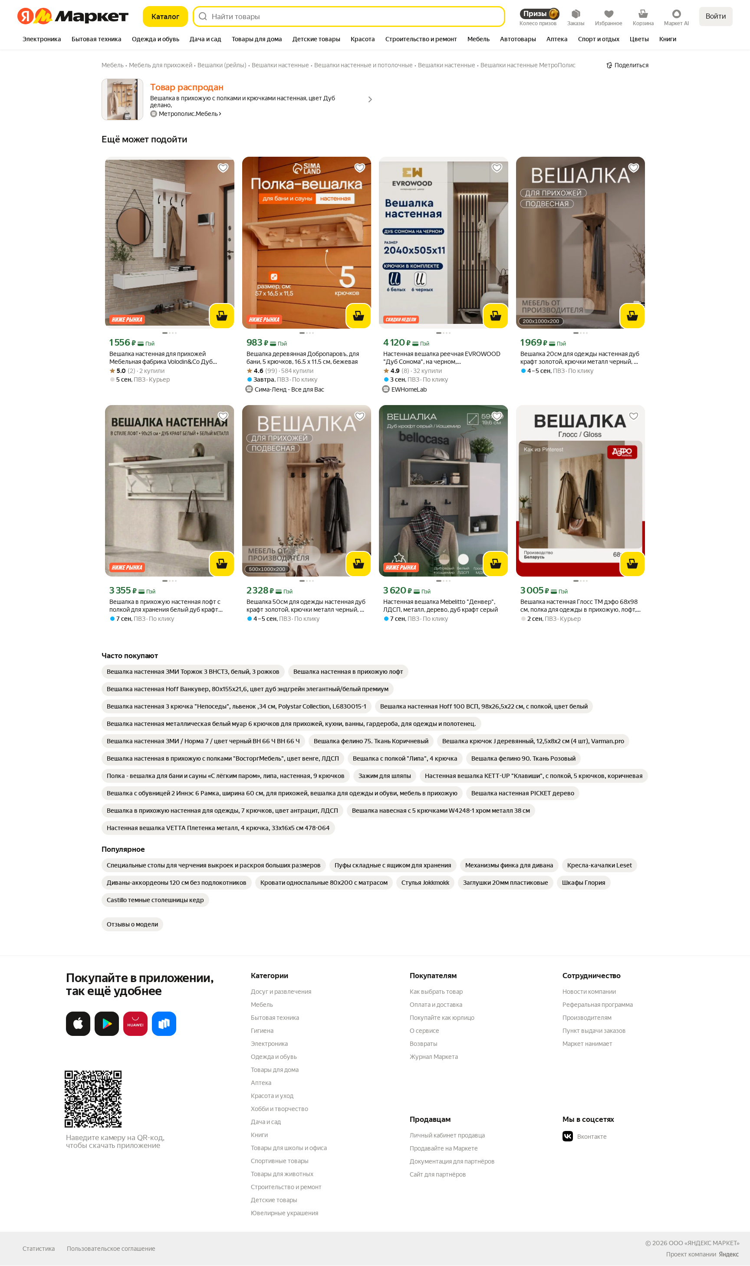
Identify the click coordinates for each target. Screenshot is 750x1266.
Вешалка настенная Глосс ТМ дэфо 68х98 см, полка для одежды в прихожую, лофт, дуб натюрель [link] (579, 605)
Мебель (262, 1004)
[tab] (41, 40)
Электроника (269, 1043)
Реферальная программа (597, 1004)
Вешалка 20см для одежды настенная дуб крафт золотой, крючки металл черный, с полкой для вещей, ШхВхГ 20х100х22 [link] (579, 358)
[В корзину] (222, 316)
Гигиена (262, 1030)
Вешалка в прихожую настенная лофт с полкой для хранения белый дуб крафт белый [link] (164, 605)
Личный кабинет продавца (447, 1135)
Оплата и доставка (436, 1004)
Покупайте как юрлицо (442, 1017)
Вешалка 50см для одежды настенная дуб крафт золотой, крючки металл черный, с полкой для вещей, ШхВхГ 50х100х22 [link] (306, 605)
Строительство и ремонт (286, 1187)
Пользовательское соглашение (111, 1248)
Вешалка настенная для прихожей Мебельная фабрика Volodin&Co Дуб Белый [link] (161, 358)
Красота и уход (272, 1095)
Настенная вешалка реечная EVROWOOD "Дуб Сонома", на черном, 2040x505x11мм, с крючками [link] (441, 358)
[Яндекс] (729, 1254)
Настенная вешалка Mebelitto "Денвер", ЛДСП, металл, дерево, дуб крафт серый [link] (440, 605)
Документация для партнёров (452, 1161)
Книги (259, 1134)
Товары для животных (282, 1173)
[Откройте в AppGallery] (135, 1034)
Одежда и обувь (274, 1056)
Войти (716, 16)
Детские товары (274, 1200)
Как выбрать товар (436, 991)
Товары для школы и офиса (289, 1147)
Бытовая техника (275, 1017)
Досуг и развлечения (281, 991)
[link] (193, 672)
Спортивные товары (280, 1160)
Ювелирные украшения (284, 1213)
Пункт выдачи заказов (594, 1030)
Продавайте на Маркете (444, 1148)
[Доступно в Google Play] (107, 1034)
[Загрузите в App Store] (78, 1034)
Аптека (261, 1082)
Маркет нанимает (587, 1043)
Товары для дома (275, 1069)
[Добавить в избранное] (223, 168)
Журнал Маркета (434, 1056)
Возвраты (424, 1043)
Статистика (39, 1248)
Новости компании (589, 991)
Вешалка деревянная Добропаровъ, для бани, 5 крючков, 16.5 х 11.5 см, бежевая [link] (303, 357)
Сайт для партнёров (438, 1174)
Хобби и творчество (279, 1108)
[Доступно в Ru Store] (164, 1034)
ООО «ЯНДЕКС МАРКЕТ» (704, 1243)
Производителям (587, 1017)
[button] (623, 1136)
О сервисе (424, 1030)
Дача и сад (266, 1121)
